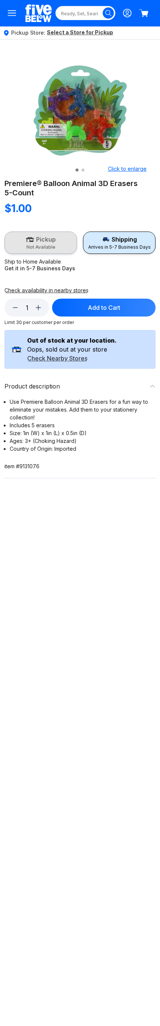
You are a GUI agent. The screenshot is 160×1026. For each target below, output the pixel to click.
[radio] (40, 243)
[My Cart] (143, 13)
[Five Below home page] (38, 13)
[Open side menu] (11, 13)
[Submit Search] (108, 13)
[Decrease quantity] (15, 307)
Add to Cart (104, 307)
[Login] (127, 13)
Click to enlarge (127, 169)
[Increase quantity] (38, 307)
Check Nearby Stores (57, 358)
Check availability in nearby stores (46, 290)
